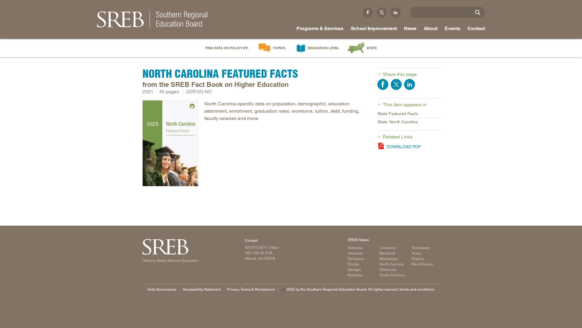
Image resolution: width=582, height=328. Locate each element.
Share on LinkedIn (409, 84)
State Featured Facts (397, 113)
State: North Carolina (397, 121)
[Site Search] (477, 12)
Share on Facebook (382, 84)
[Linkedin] (395, 12)
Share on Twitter (396, 84)
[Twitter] (381, 12)
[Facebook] (368, 12)
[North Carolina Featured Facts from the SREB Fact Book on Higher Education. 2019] (170, 144)
